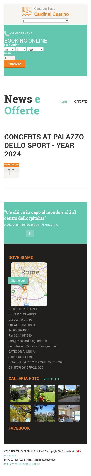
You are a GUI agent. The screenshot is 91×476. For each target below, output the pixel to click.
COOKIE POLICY (31, 464)
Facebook (30, 233)
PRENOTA (14, 64)
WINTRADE (10, 455)
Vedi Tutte (52, 379)
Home (63, 101)
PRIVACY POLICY (13, 464)
